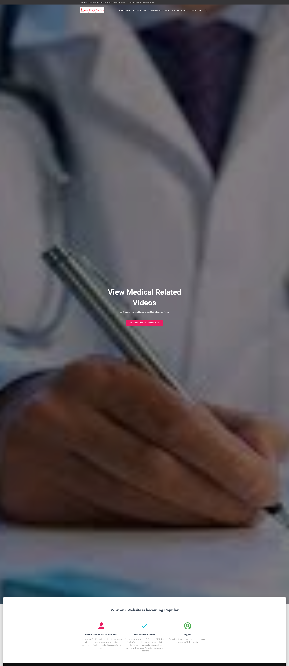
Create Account (146, 2)
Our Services (195, 10)
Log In (154, 2)
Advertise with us (94, 2)
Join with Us (83, 2)
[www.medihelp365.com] (92, 10)
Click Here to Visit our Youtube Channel (144, 323)
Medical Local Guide (179, 10)
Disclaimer (115, 2)
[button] (129, 10)
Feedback (122, 2)
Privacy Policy (130, 2)
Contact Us (138, 2)
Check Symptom (139, 10)
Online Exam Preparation (158, 10)
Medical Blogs (123, 10)
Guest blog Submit (105, 2)
